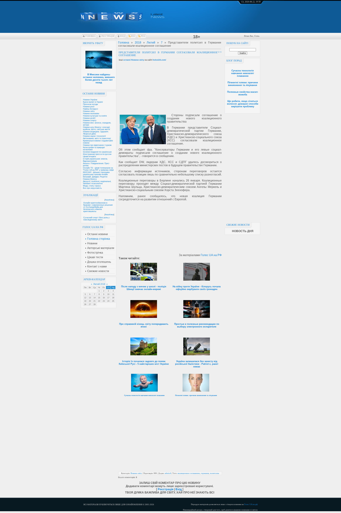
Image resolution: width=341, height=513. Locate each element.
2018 (138, 42)
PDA (143, 36)
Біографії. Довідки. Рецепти (95, 177)
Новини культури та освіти (95, 116)
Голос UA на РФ (211, 255)
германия (205, 473)
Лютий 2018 (99, 284)
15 (99, 298)
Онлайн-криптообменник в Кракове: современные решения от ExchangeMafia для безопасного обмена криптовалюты (98, 207)
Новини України (90, 100)
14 (94, 298)
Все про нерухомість (92, 188)
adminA (168, 473)
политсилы (214, 473)
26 (85, 304)
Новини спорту (89, 120)
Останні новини (94, 93)
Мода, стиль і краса (92, 186)
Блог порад (234, 60)
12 (85, 298)
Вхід (122, 36)
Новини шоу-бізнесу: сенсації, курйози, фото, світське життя (96, 128)
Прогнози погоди (90, 104)
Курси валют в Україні (93, 102)
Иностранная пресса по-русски (97, 154)
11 (113, 294)
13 (90, 298)
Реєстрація (107, 36)
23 (104, 301)
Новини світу (89, 111)
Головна (90, 36)
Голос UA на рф (251, 504)
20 (90, 301)
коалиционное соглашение (189, 473)
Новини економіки (91, 113)
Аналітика (109, 200)
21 (94, 301)
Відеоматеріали (90, 161)
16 (104, 298)
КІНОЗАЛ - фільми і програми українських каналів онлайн (96, 173)
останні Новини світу (133, 60)
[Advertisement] (242, 167)
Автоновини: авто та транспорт (97, 138)
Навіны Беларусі (90, 109)
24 (108, 301)
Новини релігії (89, 118)
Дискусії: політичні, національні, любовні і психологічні (97, 182)
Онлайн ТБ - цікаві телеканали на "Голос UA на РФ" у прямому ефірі (98, 169)
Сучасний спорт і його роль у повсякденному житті (96, 218)
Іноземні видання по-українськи (97, 152)
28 (94, 304)
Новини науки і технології (94, 136)
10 (108, 294)
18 (113, 298)
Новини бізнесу (90, 179)
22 (99, 301)
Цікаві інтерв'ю (89, 156)
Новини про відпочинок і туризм (97, 145)
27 (90, 304)
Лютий (151, 42)
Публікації (90, 195)
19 (85, 301)
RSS (133, 36)
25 (113, 301)
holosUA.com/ (159, 60)
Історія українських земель (95, 159)
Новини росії (88, 106)
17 (108, 298)
